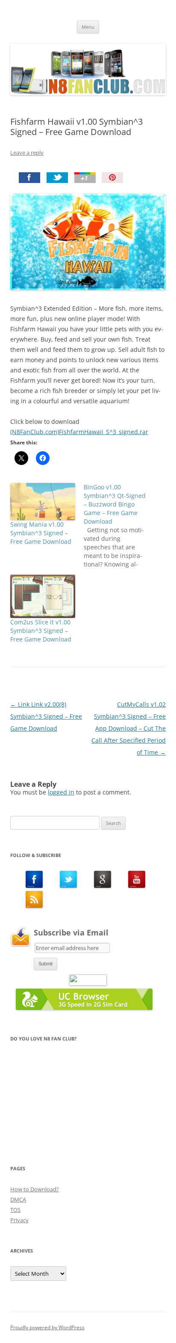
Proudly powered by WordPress (47, 1327)
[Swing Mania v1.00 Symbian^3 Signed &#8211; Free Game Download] (42, 501)
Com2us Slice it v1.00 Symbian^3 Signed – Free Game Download (40, 630)
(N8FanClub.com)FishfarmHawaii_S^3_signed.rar (79, 432)
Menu (88, 27)
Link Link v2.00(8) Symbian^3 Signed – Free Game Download (46, 716)
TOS (15, 1210)
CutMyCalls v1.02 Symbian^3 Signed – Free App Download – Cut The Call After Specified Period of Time (128, 728)
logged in (61, 792)
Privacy (19, 1220)
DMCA (18, 1199)
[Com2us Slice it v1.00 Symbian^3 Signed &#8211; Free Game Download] (42, 596)
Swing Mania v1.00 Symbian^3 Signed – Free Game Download (40, 533)
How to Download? (34, 1189)
